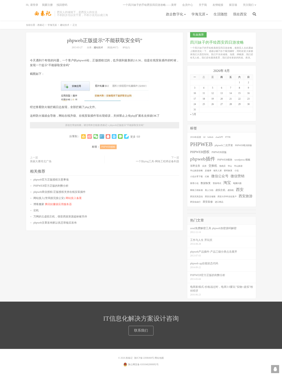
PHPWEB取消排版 (243, 145)
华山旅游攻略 (196, 171)
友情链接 (218, 4)
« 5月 (193, 114)
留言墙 (233, 4)
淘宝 (227, 183)
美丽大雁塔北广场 (40, 161)
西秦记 (39, 14)
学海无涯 (198, 14)
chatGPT (219, 137)
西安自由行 (195, 202)
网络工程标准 (196, 190)
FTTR (227, 137)
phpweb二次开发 (224, 145)
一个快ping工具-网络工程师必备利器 (157, 161)
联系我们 (141, 330)
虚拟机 (231, 190)
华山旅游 (238, 166)
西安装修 (208, 201)
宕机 (36, 210)
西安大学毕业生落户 (227, 196)
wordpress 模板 (242, 159)
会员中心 (187, 4)
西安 (240, 189)
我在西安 (240, 14)
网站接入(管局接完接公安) (57, 198)
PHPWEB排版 (219, 152)
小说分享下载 (196, 177)
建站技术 (64, 25)
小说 (236, 171)
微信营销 (237, 176)
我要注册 (47, 4)
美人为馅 (209, 190)
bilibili (210, 137)
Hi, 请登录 (32, 4)
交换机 (213, 165)
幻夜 (207, 177)
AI (204, 137)
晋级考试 (217, 183)
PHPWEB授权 (108, 147)
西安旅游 (245, 196)
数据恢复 (206, 183)
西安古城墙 (210, 196)
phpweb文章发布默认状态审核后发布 (55, 222)
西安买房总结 (196, 196)
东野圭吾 (195, 165)
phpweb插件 (202, 158)
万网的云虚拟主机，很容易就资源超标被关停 (60, 216)
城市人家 (217, 171)
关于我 (203, 4)
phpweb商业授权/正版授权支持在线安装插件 (59, 191)
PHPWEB (201, 144)
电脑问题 (237, 183)
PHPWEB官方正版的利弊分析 (50, 185)
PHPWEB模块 (224, 159)
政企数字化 (174, 14)
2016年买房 (195, 137)
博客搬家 (52, 204)
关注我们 (248, 4)
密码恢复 (228, 171)
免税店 (222, 166)
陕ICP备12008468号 (144, 358)
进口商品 (219, 202)
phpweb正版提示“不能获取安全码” (104, 40)
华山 (230, 166)
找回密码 (62, 4)
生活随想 (220, 14)
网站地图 (159, 358)
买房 (204, 166)
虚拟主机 (220, 190)
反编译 (208, 171)
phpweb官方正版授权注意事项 (51, 179)
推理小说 (194, 183)
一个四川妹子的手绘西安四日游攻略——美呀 (149, 4)
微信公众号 (219, 176)
